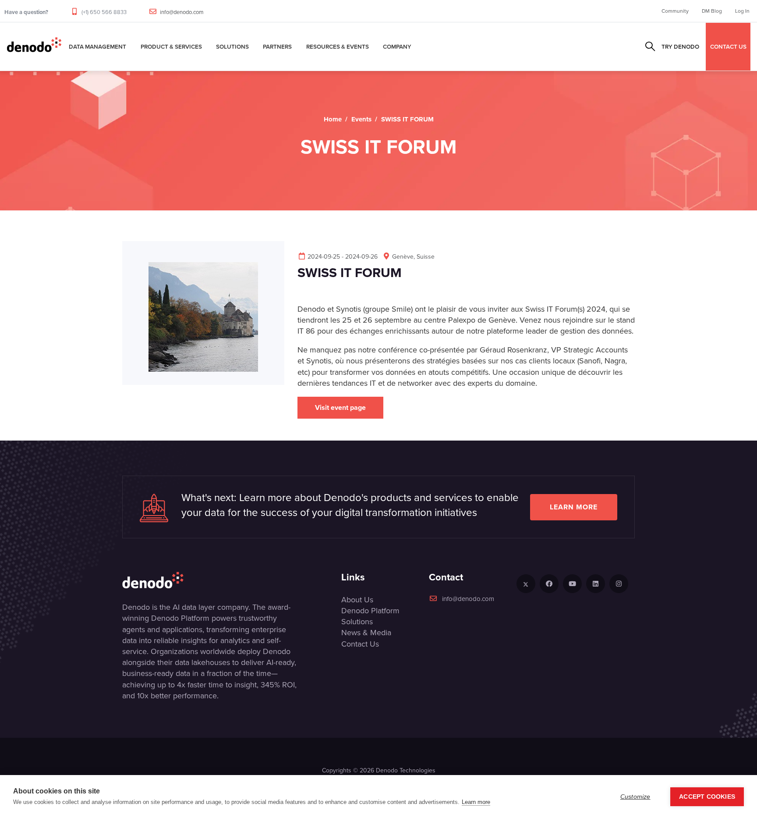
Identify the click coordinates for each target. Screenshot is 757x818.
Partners (277, 46)
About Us (357, 599)
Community (675, 11)
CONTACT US (728, 46)
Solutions (232, 46)
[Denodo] (34, 46)
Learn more (574, 507)
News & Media (366, 632)
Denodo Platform (370, 610)
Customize (635, 796)
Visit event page (340, 407)
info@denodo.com (182, 12)
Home (333, 119)
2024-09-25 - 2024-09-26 (343, 256)
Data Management (97, 46)
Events (361, 119)
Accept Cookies (707, 796)
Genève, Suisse (413, 256)
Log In (742, 11)
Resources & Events (337, 46)
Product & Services (171, 46)
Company (397, 46)
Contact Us (360, 644)
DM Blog (712, 11)
